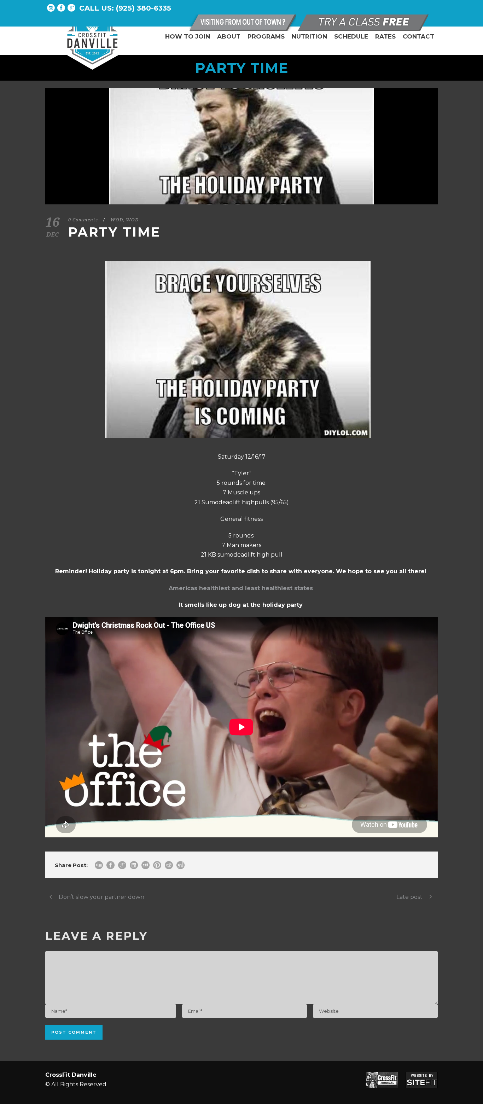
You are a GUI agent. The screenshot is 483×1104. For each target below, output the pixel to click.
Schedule (351, 36)
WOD (116, 219)
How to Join (187, 36)
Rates (385, 36)
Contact (418, 36)
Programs (266, 36)
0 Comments (83, 219)
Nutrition (309, 36)
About (228, 36)
